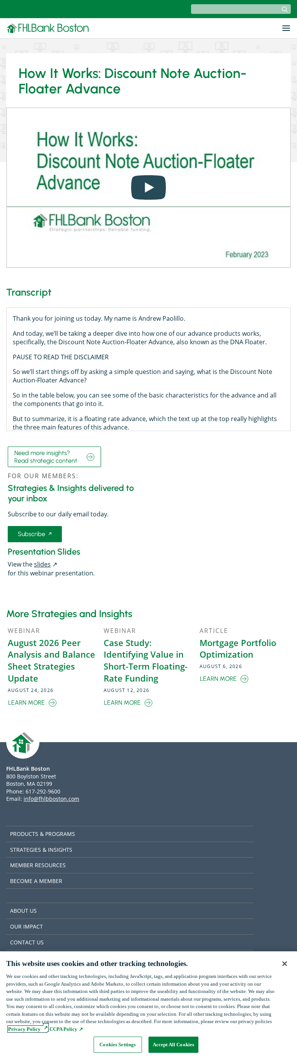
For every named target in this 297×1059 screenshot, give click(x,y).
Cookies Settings (117, 1044)
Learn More (28, 703)
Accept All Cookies (173, 1044)
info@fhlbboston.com (51, 798)
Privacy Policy (24, 1029)
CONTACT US (27, 942)
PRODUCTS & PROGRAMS (42, 833)
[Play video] (148, 187)
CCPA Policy (62, 1029)
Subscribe (35, 536)
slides (45, 564)
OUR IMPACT (26, 926)
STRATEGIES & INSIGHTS (41, 849)
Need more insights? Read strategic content (45, 456)
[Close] (284, 963)
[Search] (284, 9)
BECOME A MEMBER (36, 881)
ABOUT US (23, 910)
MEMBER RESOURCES (38, 865)
